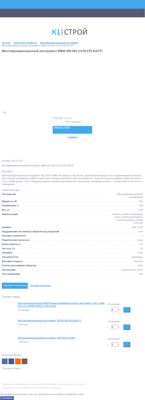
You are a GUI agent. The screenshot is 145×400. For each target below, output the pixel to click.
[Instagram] (24, 361)
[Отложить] (139, 309)
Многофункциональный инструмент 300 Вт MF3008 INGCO (49, 320)
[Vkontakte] (5, 361)
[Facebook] (11, 361)
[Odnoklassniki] (18, 361)
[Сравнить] (133, 309)
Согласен (7, 398)
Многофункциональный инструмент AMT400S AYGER (46, 338)
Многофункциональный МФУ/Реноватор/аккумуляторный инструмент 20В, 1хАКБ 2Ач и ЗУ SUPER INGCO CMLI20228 (61, 305)
